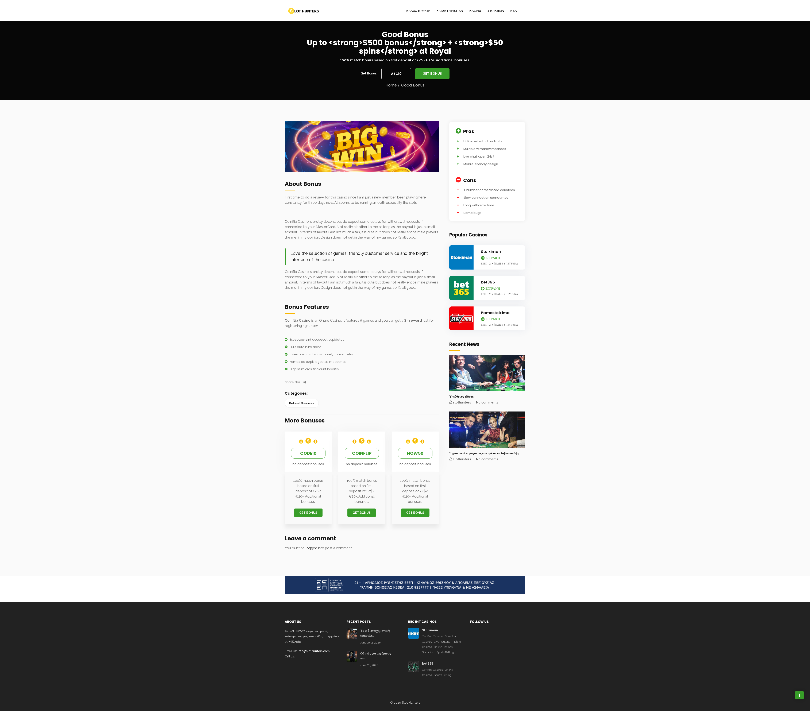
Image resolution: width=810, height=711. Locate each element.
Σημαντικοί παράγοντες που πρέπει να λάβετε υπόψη (484, 453)
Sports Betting (445, 652)
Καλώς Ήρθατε (418, 11)
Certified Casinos (432, 636)
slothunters (462, 402)
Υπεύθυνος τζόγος (461, 396)
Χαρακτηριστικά (449, 11)
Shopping (428, 652)
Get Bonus (432, 74)
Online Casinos (443, 647)
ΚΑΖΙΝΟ (475, 11)
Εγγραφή (493, 258)
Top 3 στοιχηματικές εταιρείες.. (375, 633)
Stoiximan (491, 251)
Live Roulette (442, 641)
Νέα (513, 11)
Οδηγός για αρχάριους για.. (375, 655)
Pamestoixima (495, 312)
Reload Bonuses (301, 403)
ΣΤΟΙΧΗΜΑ (495, 11)
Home (391, 85)
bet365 (488, 282)
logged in (313, 548)
